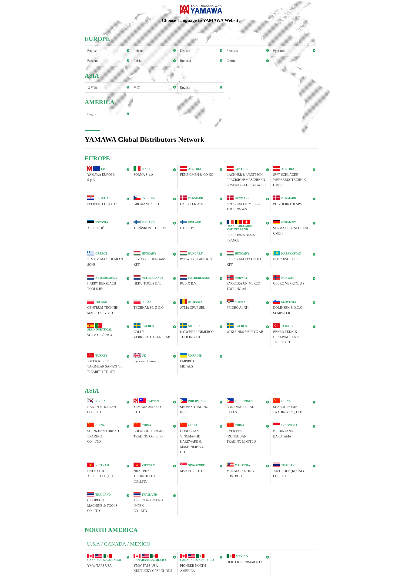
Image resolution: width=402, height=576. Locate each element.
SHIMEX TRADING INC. (194, 407)
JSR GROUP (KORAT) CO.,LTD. (288, 471)
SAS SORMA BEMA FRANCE (241, 233)
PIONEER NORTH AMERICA (197, 565)
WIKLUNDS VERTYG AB (245, 329)
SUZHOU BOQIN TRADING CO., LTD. (288, 407)
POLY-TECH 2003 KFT (196, 256)
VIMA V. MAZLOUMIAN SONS (105, 259)
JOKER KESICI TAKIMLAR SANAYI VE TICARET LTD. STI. (105, 364)
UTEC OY (190, 225)
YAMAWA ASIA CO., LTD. (148, 407)
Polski (138, 61)
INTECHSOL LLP (287, 256)
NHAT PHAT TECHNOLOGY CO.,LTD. (145, 473)
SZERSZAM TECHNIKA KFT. (244, 259)
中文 (137, 87)
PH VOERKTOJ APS (287, 201)
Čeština (231, 61)
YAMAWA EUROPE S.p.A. (101, 174)
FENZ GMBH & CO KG (196, 171)
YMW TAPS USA (104, 562)
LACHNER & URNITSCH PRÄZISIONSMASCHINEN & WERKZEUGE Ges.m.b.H (246, 177)
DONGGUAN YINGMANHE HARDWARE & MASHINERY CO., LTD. (193, 439)
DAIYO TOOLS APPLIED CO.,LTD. (101, 471)
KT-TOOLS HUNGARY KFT (150, 259)
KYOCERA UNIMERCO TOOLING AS (243, 283)
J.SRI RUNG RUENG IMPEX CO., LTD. (148, 503)
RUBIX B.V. (195, 280)
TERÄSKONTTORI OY (150, 225)
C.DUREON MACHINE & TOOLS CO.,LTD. (102, 503)
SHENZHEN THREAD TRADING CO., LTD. (103, 434)
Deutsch (185, 51)
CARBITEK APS (191, 201)
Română (185, 61)
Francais (232, 51)
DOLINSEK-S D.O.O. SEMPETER (288, 307)
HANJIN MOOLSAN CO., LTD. (101, 407)
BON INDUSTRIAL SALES (240, 407)
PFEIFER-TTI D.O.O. (102, 201)
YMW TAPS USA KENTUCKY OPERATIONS (153, 565)
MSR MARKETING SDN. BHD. (240, 471)
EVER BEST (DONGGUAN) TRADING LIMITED (241, 434)
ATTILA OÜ (97, 225)
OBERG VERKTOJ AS (288, 280)
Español (92, 61)
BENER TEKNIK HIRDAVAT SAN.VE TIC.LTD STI (287, 334)
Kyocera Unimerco (146, 358)
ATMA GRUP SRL (192, 304)
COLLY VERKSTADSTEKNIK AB (152, 331)
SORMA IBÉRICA (99, 332)
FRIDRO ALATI (238, 304)
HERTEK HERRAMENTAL (246, 559)
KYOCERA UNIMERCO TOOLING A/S (243, 204)
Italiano (139, 51)
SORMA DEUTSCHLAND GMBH (291, 228)
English (92, 51)
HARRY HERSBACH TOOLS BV (102, 283)
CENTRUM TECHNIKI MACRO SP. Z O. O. (103, 307)
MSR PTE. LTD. (192, 468)
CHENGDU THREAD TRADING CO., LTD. (149, 431)
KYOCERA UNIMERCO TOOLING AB (197, 331)
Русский (279, 51)
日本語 (92, 87)
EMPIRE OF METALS (191, 361)
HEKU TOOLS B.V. (148, 280)
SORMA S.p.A (143, 171)
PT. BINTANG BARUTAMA (285, 431)
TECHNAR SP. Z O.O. (149, 304)
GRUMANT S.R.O (146, 201)
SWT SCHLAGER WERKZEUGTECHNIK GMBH (289, 177)
